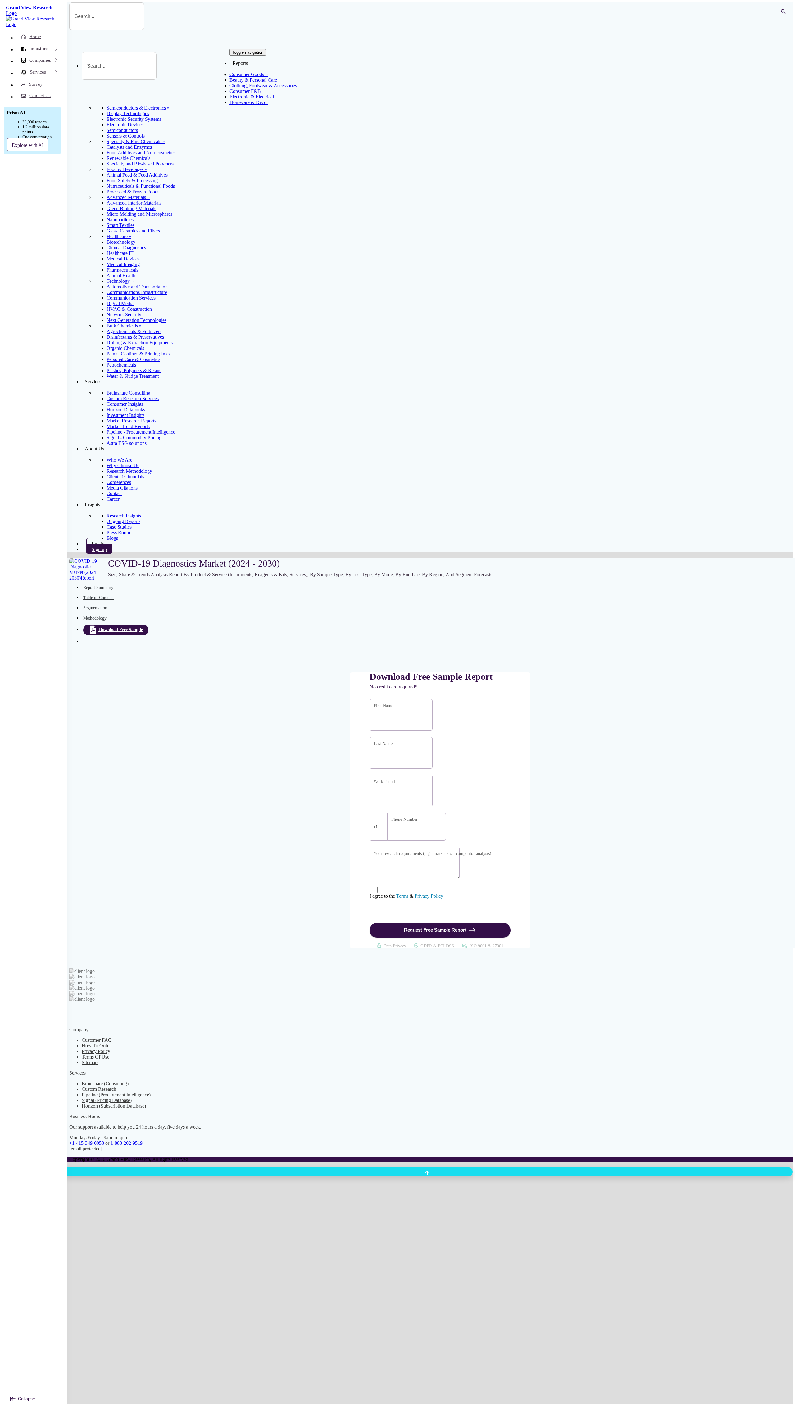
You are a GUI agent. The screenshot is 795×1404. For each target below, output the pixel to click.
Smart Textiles (120, 225)
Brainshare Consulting (128, 392)
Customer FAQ (97, 1040)
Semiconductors (122, 130)
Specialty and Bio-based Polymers (140, 163)
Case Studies (119, 527)
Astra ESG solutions (127, 443)
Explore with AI (27, 145)
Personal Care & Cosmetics (133, 359)
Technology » (120, 281)
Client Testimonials (125, 476)
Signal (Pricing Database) (107, 1100)
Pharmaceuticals (122, 270)
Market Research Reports (131, 420)
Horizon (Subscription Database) (114, 1105)
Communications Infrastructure (137, 292)
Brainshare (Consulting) (105, 1083)
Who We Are (119, 460)
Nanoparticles (120, 219)
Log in (98, 543)
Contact (114, 493)
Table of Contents (98, 597)
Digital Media (120, 303)
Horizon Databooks (126, 409)
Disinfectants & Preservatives (135, 337)
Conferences (119, 482)
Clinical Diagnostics (126, 247)
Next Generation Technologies (136, 320)
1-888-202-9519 (127, 1143)
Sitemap (90, 1062)
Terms (402, 896)
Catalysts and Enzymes (129, 147)
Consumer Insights (125, 404)
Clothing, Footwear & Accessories (263, 85)
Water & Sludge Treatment (133, 376)
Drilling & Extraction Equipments (140, 342)
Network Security (124, 314)
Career (113, 499)
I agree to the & (406, 896)
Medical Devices (123, 258)
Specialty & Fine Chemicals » (136, 141)
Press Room (118, 532)
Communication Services (131, 297)
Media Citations (122, 487)
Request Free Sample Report (435, 929)
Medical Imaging (123, 264)
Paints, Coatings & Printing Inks (138, 353)
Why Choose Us (123, 465)
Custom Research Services (133, 398)
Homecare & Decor (248, 102)
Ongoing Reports (123, 521)
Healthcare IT (120, 253)
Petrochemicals (121, 365)
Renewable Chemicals (128, 158)
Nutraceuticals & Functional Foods (141, 186)
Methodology (95, 618)
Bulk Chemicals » (124, 325)
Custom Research (99, 1089)
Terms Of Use (95, 1056)
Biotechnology (121, 242)
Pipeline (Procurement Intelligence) (116, 1094)
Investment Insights (125, 415)
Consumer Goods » (248, 74)
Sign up (99, 549)
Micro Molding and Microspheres (139, 214)
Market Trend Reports (128, 426)
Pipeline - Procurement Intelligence (141, 432)
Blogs (112, 538)
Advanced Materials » (128, 197)
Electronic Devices (125, 124)
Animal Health (121, 275)
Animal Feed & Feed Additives (137, 175)
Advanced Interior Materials (134, 202)
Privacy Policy (429, 896)
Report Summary (98, 587)
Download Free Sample (121, 629)
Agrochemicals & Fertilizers (134, 331)
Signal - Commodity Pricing (134, 437)
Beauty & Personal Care (253, 80)
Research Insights (124, 515)
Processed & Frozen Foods (133, 191)
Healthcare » (119, 236)
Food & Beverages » (127, 169)
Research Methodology (129, 471)
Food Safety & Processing (132, 180)
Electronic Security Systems (134, 119)
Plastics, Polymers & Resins (134, 370)
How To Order (96, 1045)
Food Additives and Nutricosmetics (141, 152)
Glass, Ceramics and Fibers (133, 230)
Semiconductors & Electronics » (138, 108)
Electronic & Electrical (251, 96)
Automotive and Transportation (137, 286)
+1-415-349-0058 (86, 1143)
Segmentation (95, 608)
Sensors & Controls (126, 135)
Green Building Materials (131, 208)
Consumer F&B (245, 91)
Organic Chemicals (125, 348)
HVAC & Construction (129, 309)
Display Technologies (128, 113)
